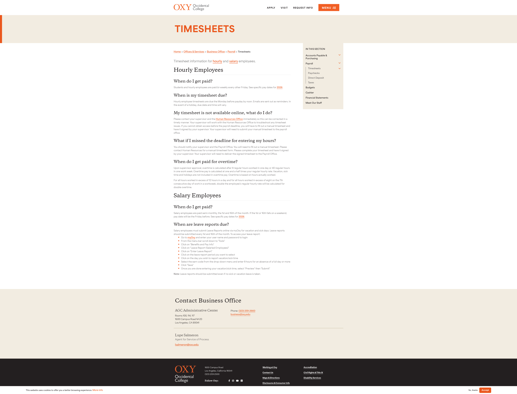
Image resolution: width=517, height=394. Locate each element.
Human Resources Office (229, 118)
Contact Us (268, 372)
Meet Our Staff (314, 102)
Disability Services (312, 377)
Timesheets (314, 68)
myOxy (191, 237)
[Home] (201, 7)
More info (97, 390)
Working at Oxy (270, 367)
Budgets (310, 87)
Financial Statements (317, 97)
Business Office (216, 51)
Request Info (303, 7)
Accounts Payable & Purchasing (316, 57)
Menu (326, 7)
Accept (485, 390)
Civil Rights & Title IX (313, 372)
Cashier (310, 92)
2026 (279, 87)
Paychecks (314, 73)
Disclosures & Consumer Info (276, 382)
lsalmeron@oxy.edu (187, 344)
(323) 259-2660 (247, 310)
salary (233, 60)
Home (177, 51)
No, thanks (473, 390)
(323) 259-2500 (212, 374)
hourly (217, 60)
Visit (284, 7)
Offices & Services (194, 51)
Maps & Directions (271, 377)
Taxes (311, 82)
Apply (271, 7)
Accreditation (310, 367)
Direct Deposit (316, 77)
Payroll (231, 51)
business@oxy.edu (240, 314)
